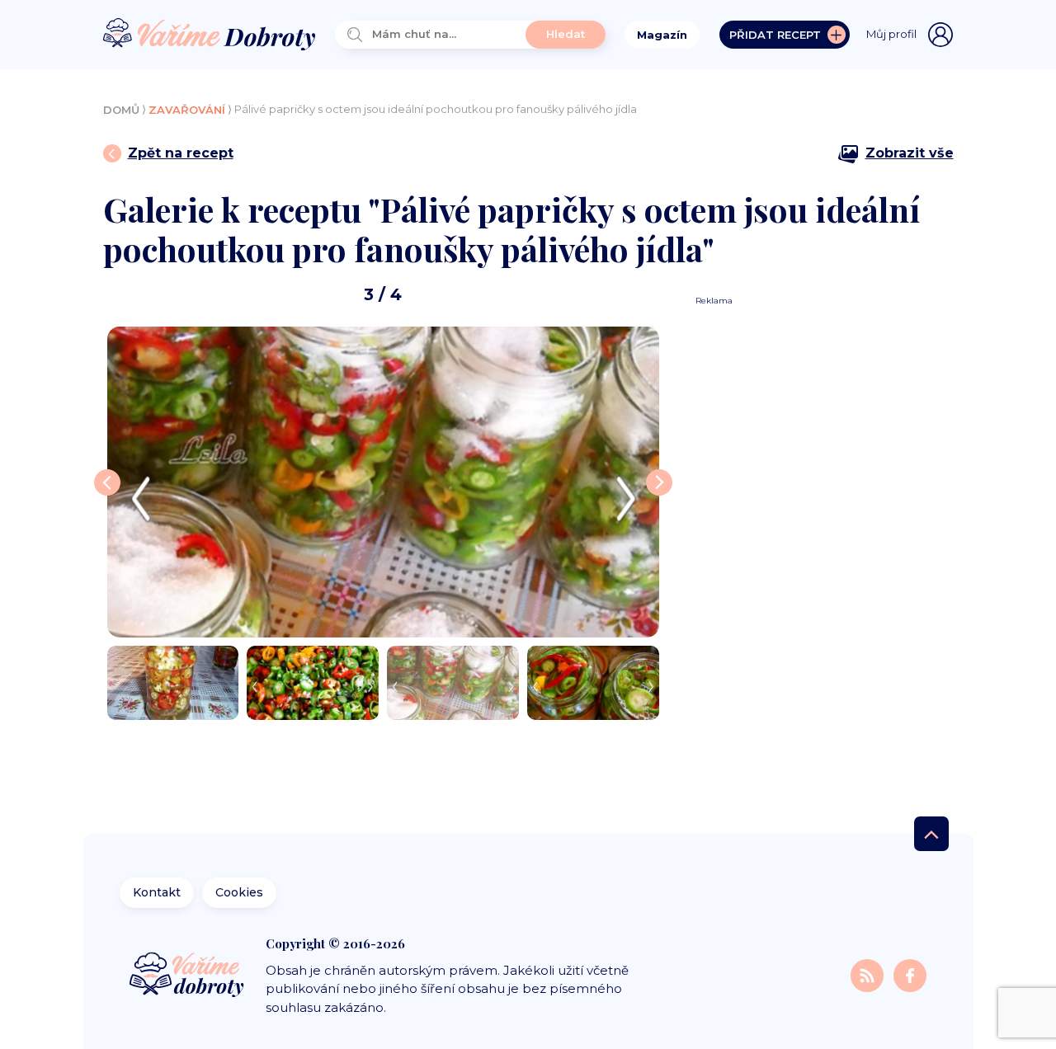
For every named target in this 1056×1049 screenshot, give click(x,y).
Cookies (239, 892)
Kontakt (157, 892)
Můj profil (891, 33)
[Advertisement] (818, 554)
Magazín (662, 34)
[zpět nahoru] (931, 833)
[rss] (868, 975)
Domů (121, 109)
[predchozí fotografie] (107, 482)
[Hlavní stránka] (209, 35)
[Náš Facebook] (909, 975)
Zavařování (186, 109)
